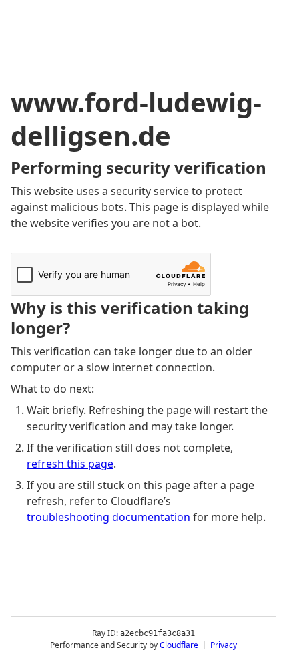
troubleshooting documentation (108, 517)
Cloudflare (179, 645)
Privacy (223, 645)
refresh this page (70, 463)
